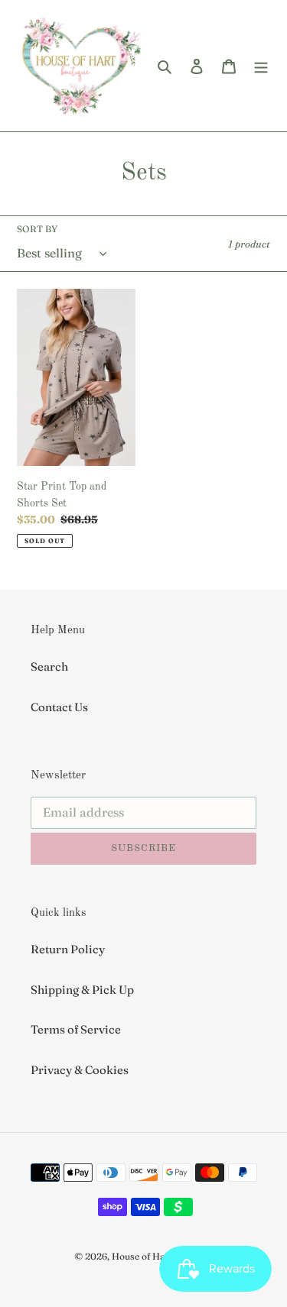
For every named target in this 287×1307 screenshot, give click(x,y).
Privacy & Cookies (80, 1070)
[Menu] (261, 66)
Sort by (37, 229)
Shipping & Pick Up (82, 989)
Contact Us (59, 707)
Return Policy (68, 949)
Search (49, 666)
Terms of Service (76, 1029)
